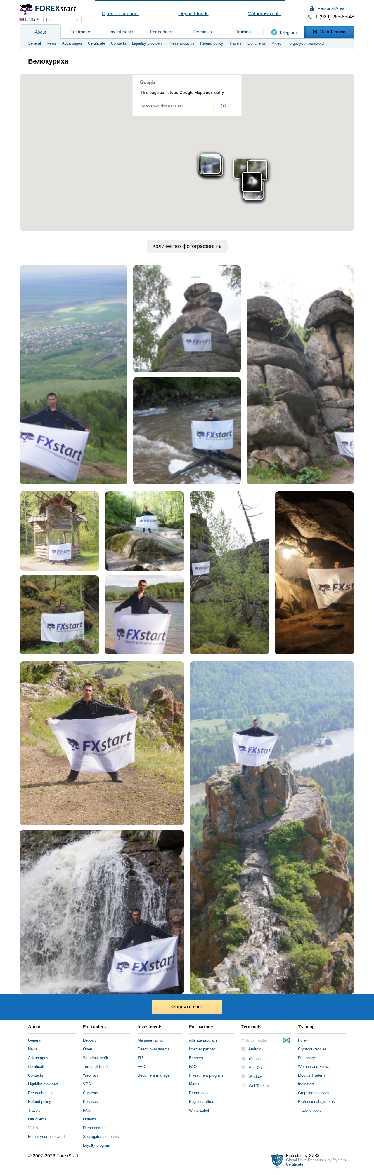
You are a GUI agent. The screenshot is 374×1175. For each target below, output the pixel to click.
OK (223, 106)
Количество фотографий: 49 (187, 246)
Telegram (288, 32)
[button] (28, 19)
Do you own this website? (162, 106)
